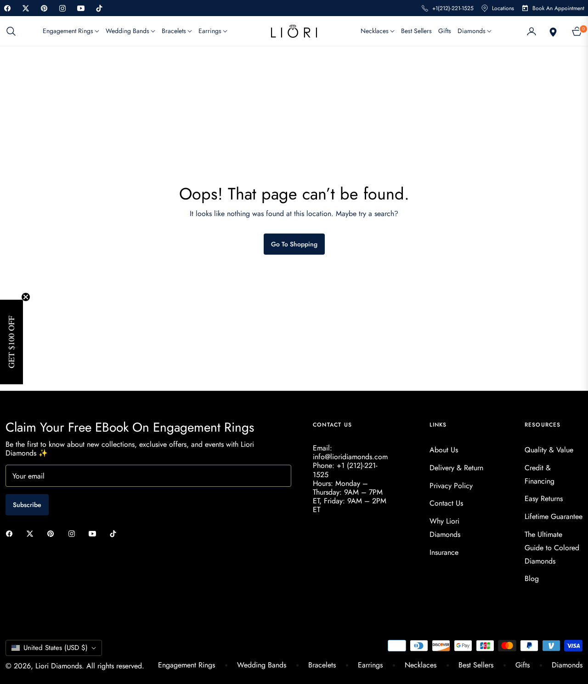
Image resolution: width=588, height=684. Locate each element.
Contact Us (446, 503)
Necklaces (420, 665)
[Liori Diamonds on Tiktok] (115, 533)
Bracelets (322, 665)
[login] (531, 31)
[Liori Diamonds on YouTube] (95, 533)
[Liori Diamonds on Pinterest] (53, 533)
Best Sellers (475, 665)
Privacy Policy (451, 485)
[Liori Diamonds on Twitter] (32, 533)
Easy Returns (544, 498)
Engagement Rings (186, 665)
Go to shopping (294, 244)
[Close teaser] (25, 297)
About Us (444, 450)
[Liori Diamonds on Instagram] (74, 533)
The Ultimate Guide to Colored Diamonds (552, 547)
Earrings (370, 665)
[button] (14, 31)
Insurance (444, 552)
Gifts (522, 665)
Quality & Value (549, 450)
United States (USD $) (55, 648)
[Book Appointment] (552, 31)
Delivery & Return (456, 467)
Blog (532, 578)
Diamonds (567, 665)
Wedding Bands (261, 665)
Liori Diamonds (58, 666)
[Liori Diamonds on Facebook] (11, 533)
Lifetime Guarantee (553, 516)
